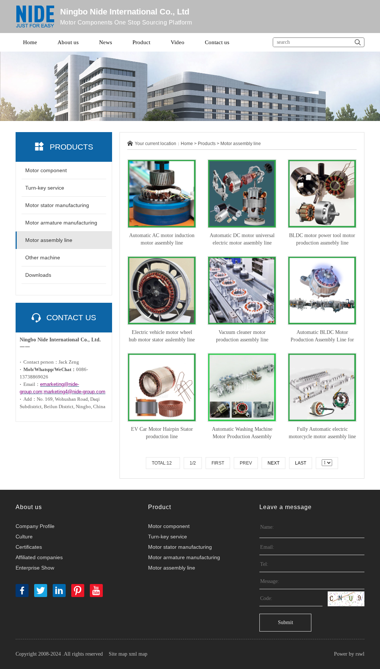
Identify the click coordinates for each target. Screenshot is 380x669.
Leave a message (285, 507)
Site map (118, 654)
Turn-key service (44, 188)
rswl (360, 654)
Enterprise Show (35, 568)
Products (207, 143)
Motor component (46, 170)
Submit (285, 622)
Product (141, 42)
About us (68, 42)
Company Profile (35, 526)
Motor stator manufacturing (57, 205)
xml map (138, 654)
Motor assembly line (48, 240)
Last (300, 463)
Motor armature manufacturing (61, 223)
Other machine (42, 257)
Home (30, 42)
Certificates (29, 547)
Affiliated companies (39, 557)
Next (273, 463)
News (105, 42)
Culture (24, 537)
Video (177, 42)
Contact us (217, 42)
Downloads (38, 275)
